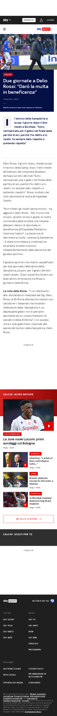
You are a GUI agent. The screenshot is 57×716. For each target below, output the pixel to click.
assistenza (15, 701)
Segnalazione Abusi (33, 712)
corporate (34, 682)
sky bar (32, 637)
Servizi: (31, 613)
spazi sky (33, 643)
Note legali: (8, 662)
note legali (9, 675)
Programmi (34, 649)
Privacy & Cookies (21, 696)
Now (31, 631)
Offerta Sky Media (13, 682)
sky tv (31, 619)
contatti (25, 701)
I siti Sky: (7, 613)
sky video (8, 631)
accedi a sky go (40, 601)
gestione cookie (12, 669)
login (50, 20)
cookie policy (36, 669)
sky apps (33, 625)
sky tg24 (8, 625)
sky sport (8, 619)
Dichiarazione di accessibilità (37, 675)
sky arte (8, 637)
